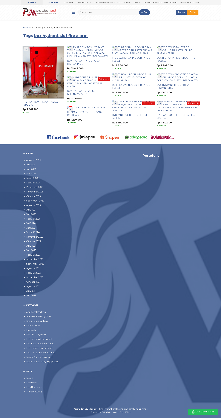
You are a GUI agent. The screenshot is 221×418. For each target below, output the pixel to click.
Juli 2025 (30, 209)
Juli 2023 (30, 245)
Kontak (54, 2)
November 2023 (34, 236)
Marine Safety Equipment (39, 357)
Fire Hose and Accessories (40, 343)
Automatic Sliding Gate (38, 316)
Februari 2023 (33, 255)
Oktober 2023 (33, 241)
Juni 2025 (31, 214)
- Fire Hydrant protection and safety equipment (110, 409)
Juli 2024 (30, 223)
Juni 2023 (31, 250)
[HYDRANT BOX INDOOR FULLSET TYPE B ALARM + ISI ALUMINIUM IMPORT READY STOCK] (43, 72)
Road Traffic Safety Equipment (42, 361)
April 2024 (31, 227)
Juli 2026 (30, 164)
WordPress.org (34, 391)
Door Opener (33, 325)
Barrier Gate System (37, 321)
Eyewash (31, 330)
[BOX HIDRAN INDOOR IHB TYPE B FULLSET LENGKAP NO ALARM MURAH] (133, 77)
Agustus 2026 (33, 160)
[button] (144, 12)
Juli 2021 (30, 291)
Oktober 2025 (33, 196)
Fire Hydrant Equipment (39, 348)
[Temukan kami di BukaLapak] (162, 137)
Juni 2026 (31, 169)
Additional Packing (36, 312)
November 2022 (34, 259)
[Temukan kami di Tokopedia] (136, 137)
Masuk (181, 12)
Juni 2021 (31, 295)
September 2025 (35, 200)
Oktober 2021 (33, 282)
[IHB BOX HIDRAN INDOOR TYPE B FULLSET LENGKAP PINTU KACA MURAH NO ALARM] (133, 50)
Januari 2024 (33, 232)
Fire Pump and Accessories (40, 352)
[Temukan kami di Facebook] (58, 137)
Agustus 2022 (33, 268)
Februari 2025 (33, 218)
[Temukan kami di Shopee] (110, 137)
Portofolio (151, 155)
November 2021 (34, 277)
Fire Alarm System (36, 334)
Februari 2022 (33, 273)
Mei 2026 (31, 173)
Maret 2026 (32, 178)
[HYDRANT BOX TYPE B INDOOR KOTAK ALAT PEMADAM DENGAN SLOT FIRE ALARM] (86, 107)
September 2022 (35, 264)
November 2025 (34, 191)
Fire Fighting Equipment (39, 339)
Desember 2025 (34, 187)
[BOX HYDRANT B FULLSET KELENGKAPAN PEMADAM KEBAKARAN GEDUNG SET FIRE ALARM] (88, 81)
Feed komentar (34, 387)
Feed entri (31, 382)
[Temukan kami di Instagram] (84, 137)
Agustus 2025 (33, 205)
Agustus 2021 (33, 286)
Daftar (193, 12)
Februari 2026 (33, 182)
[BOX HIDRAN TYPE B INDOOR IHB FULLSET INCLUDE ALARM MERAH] (177, 50)
